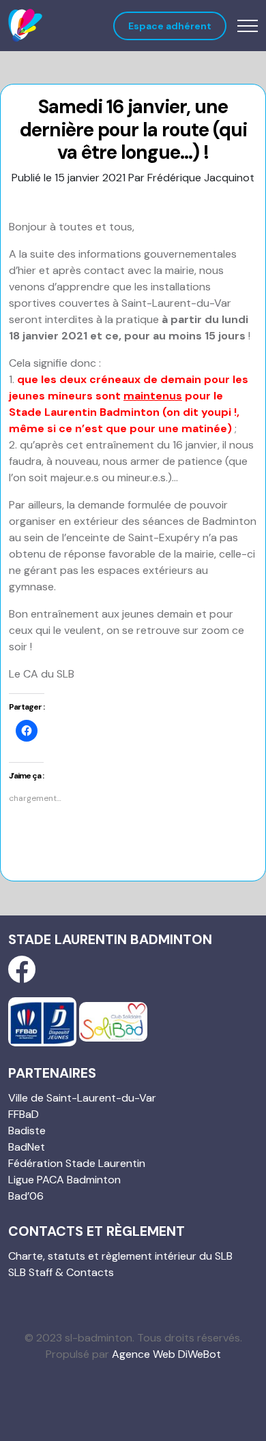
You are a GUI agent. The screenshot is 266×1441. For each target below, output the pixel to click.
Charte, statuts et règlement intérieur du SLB (120, 1256)
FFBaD (23, 1114)
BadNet (26, 1147)
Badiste (27, 1130)
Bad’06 (26, 1196)
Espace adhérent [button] (169, 26)
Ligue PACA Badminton (64, 1179)
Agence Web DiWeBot (166, 1354)
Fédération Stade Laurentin (76, 1163)
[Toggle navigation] (247, 25)
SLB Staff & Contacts (61, 1272)
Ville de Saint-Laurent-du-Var (82, 1098)
